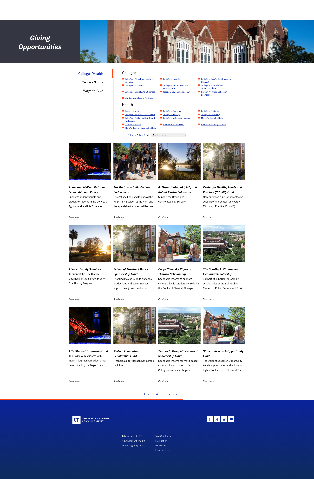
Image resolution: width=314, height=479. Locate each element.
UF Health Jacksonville (173, 124)
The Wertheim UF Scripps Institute (140, 128)
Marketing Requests (133, 445)
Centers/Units (92, 82)
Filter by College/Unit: (139, 135)
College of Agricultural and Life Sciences (139, 80)
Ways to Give (93, 90)
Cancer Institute (132, 111)
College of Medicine (210, 111)
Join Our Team (163, 436)
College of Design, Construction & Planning (216, 80)
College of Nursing (171, 114)
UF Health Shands (133, 124)
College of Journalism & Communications (212, 87)
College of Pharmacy (210, 114)
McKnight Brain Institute (212, 118)
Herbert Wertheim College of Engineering (214, 93)
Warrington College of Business (139, 98)
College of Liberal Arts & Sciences (140, 92)
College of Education (134, 85)
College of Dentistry (172, 111)
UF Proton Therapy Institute (213, 124)
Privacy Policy (162, 450)
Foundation (161, 440)
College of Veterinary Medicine (176, 118)
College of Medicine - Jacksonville (140, 114)
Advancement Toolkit (133, 440)
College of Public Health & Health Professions (140, 119)
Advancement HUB (132, 436)
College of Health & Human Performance (175, 87)
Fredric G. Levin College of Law (176, 92)
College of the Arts (171, 79)
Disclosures (161, 445)
